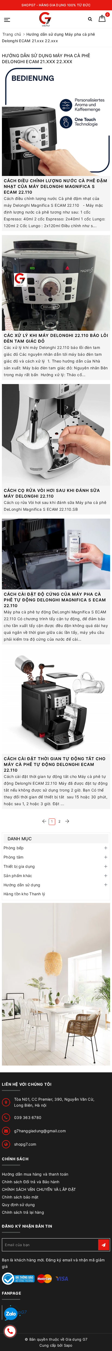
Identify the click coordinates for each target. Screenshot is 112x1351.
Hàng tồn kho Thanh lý (24, 893)
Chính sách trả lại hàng (23, 1212)
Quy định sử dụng (18, 1204)
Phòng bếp (14, 847)
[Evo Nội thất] (56, 984)
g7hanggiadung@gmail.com (40, 1130)
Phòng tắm (13, 857)
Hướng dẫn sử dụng (22, 885)
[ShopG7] (46, 19)
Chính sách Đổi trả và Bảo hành (31, 1181)
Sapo (68, 1345)
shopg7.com (25, 1144)
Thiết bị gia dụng (19, 866)
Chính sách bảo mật (20, 1197)
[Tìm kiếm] (90, 20)
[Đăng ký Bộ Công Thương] (18, 1278)
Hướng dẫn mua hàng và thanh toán (35, 1174)
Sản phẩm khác (18, 875)
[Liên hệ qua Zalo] (11, 1314)
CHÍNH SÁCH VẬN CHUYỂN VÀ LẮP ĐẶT (39, 1189)
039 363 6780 (27, 1117)
